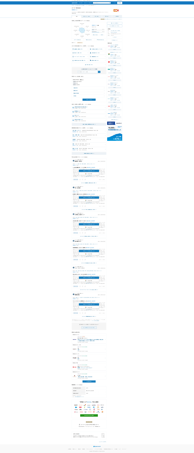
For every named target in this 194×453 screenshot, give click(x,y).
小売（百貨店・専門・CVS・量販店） (80, 5)
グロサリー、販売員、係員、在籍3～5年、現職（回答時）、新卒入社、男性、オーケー (88, 190)
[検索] (110, 3)
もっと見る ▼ (115, 37)
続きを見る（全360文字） (91, 167)
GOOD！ (75, 179)
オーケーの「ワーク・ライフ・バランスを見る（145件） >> (89, 289)
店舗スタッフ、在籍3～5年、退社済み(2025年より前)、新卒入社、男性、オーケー (88, 297)
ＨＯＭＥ (73, 5)
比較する (114, 49)
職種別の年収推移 (76, 93)
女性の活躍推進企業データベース (79, 396)
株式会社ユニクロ (113, 60)
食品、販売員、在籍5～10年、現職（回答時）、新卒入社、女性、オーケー (87, 217)
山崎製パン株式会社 (113, 105)
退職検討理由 (77, 294)
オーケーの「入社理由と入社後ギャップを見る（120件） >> (89, 236)
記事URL (104, 179)
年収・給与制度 (77, 187)
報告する (100, 179)
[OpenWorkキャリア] (114, 140)
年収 (97, 16)
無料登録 (119, 2)
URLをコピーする (85, 179)
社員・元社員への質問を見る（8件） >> (89, 124)
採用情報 (117, 16)
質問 (107, 16)
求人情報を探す (89, 381)
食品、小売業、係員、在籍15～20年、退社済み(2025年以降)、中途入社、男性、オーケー (89, 270)
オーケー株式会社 (76, 8)
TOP (76, 16)
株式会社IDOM (112, 90)
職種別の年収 (75, 90)
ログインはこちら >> (89, 176)
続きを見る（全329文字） (91, 220)
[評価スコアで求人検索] (89, 417)
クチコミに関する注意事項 (95, 320)
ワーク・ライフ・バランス (79, 268)
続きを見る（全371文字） (90, 247)
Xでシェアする (80, 179)
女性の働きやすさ (78, 241)
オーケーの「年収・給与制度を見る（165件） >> (89, 209)
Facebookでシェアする (82, 179)
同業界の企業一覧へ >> (114, 119)
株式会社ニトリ (112, 68)
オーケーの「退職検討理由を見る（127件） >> (89, 316)
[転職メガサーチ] (114, 124)
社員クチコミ (86, 16)
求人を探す (81, 2)
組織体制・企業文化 (78, 161)
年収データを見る (89, 99)
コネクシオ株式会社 (113, 112)
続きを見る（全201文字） (92, 274)
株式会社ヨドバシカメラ (114, 75)
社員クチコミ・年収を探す (88, 2)
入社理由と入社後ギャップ (79, 214)
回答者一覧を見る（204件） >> (89, 153)
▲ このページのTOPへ (102, 441)
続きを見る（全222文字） (91, 194)
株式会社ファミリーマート (114, 97)
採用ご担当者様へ (119, 0)
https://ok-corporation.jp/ (114, 32)
